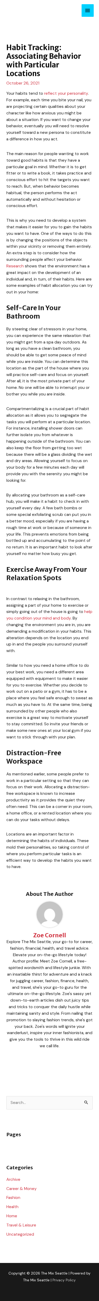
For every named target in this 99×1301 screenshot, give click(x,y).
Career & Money (21, 1188)
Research (15, 266)
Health (12, 1206)
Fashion (13, 1197)
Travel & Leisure (21, 1225)
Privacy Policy (64, 1280)
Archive (13, 1179)
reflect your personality (66, 93)
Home (11, 1216)
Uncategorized (20, 1234)
